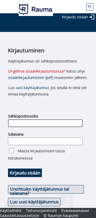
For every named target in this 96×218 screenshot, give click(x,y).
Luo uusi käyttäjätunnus (28, 87)
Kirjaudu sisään (75, 16)
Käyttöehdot (11, 210)
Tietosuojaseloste (41, 210)
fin (89, 7)
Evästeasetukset (75, 210)
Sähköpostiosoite (23, 116)
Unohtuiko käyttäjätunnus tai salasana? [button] (39, 190)
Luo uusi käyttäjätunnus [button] (34, 202)
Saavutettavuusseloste (19, 215)
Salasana (15, 134)
